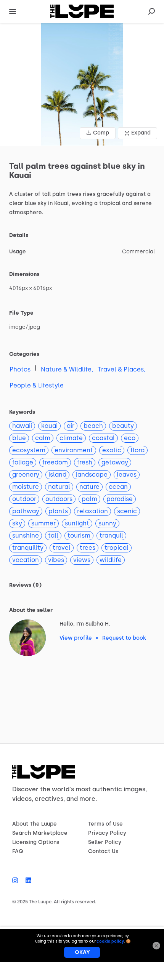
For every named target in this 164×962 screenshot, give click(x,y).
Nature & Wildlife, (67, 369)
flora (137, 450)
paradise (119, 499)
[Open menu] (12, 11)
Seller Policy (104, 842)
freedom (55, 462)
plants (58, 511)
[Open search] (151, 11)
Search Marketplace (40, 833)
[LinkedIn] (26, 880)
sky (17, 523)
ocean (118, 486)
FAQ (17, 851)
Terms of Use (105, 824)
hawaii (22, 425)
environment (74, 450)
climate (71, 438)
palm (89, 499)
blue (19, 438)
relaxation (92, 511)
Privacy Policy (107, 833)
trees (87, 547)
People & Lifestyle (37, 385)
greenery (25, 474)
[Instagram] (17, 880)
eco (129, 438)
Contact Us (103, 851)
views (81, 559)
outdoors (58, 499)
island (57, 474)
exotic (111, 450)
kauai (49, 425)
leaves (127, 474)
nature (89, 486)
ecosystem (28, 450)
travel (62, 547)
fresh (84, 462)
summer (43, 523)
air (70, 425)
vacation (25, 559)
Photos (20, 369)
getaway (114, 462)
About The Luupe (34, 824)
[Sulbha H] (27, 637)
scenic (127, 511)
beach (93, 425)
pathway (25, 511)
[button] (82, 84)
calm (42, 438)
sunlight (77, 523)
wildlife (111, 559)
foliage (22, 462)
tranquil (111, 535)
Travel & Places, (121, 369)
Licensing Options (35, 842)
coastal (103, 438)
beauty (123, 425)
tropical (117, 547)
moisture (25, 486)
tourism (79, 535)
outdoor (24, 499)
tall (53, 535)
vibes (56, 559)
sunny (107, 523)
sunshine (25, 535)
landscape (92, 474)
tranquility (27, 547)
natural (59, 486)
